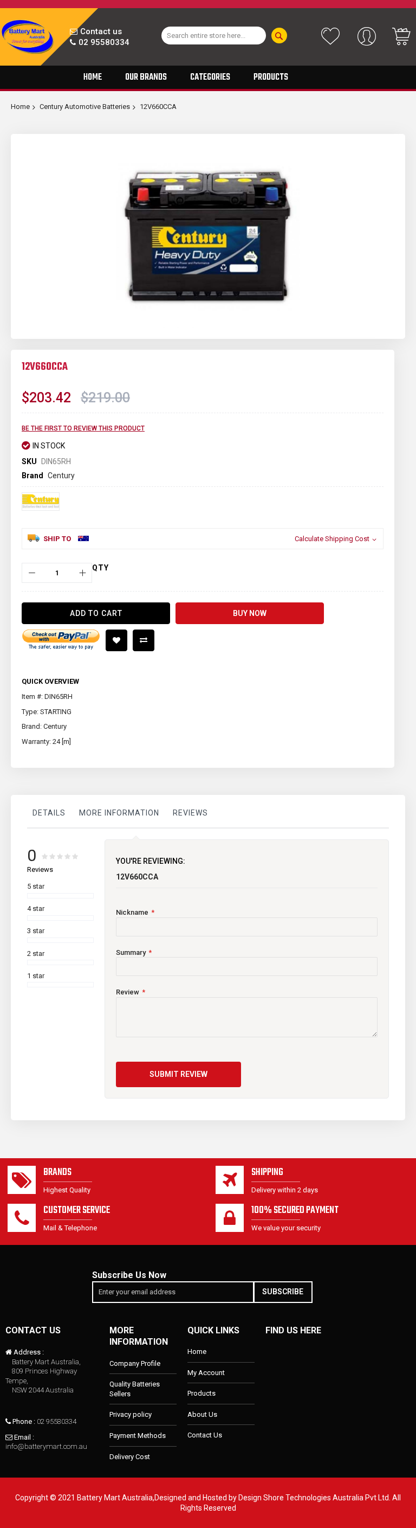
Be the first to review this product (83, 428)
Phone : (23, 1421)
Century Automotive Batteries (85, 106)
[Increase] (82, 572)
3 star (35, 931)
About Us (202, 1414)
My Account (206, 1373)
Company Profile (134, 1363)
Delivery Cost (129, 1457)
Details (49, 812)
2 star (35, 953)
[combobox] (213, 35)
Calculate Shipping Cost (332, 539)
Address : (29, 1352)
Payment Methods (137, 1435)
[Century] (41, 501)
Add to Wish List (116, 640)
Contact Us (204, 1435)
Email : (24, 1437)
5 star (35, 886)
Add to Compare (143, 640)
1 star (35, 976)
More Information (119, 812)
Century (61, 475)
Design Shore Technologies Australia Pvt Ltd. (314, 1497)
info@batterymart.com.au (46, 1446)
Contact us (101, 31)
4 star (35, 908)
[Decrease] (31, 572)
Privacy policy (130, 1414)
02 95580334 (104, 42)
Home (20, 106)
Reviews (190, 812)
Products (201, 1393)
